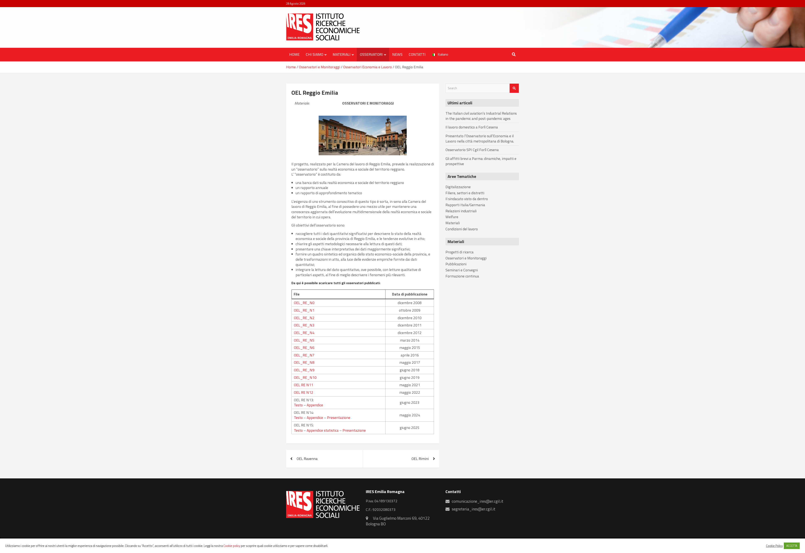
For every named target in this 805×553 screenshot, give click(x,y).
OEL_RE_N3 (304, 325)
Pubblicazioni (455, 264)
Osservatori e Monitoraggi (368, 103)
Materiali (342, 54)
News (397, 54)
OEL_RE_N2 (304, 318)
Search (514, 88)
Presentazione (338, 417)
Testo (298, 405)
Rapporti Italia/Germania (465, 205)
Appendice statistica (323, 430)
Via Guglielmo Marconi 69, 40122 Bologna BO (398, 521)
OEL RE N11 (303, 385)
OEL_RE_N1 (304, 310)
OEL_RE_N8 (304, 362)
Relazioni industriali (461, 211)
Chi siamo (314, 54)
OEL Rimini (420, 458)
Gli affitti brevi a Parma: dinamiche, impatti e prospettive (480, 161)
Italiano (442, 54)
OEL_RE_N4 (304, 332)
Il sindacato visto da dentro (466, 199)
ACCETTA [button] (791, 546)
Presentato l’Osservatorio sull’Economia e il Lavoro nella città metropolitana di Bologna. (479, 138)
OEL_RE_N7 (304, 355)
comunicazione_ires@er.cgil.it (477, 501)
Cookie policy (231, 545)
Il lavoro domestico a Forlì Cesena (471, 127)
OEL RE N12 (303, 392)
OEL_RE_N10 (305, 377)
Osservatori (371, 54)
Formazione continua (462, 276)
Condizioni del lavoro (461, 229)
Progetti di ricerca (459, 252)
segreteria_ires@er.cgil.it (473, 509)
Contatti (417, 54)
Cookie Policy (774, 546)
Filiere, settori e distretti (464, 193)
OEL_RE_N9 (304, 370)
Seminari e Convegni (461, 270)
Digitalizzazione (458, 187)
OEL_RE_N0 (304, 303)
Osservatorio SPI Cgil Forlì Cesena (472, 150)
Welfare (451, 217)
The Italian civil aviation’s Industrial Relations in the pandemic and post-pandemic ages (481, 115)
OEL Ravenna (307, 458)
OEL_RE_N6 (304, 347)
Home (294, 54)
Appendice (315, 405)
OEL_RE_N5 (304, 340)
